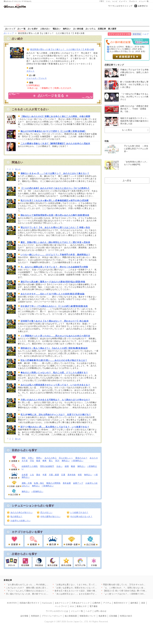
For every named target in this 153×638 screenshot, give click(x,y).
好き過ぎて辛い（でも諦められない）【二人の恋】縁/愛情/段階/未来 (54, 306)
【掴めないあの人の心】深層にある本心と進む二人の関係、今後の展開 (55, 116)
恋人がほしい (46, 512)
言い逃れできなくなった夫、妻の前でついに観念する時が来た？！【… (38, 594)
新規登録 (137, 34)
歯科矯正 (134, 603)
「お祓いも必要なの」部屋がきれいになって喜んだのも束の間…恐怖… (87, 588)
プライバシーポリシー (52, 616)
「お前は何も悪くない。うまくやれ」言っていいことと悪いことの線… (87, 584)
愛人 (51, 460)
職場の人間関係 (53, 483)
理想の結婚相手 (47, 466)
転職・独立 (39, 483)
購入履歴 (112, 28)
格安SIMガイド (121, 603)
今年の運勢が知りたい (50, 516)
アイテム (107, 603)
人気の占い (45, 28)
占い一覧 (21, 28)
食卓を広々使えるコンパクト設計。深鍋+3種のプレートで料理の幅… (86, 591)
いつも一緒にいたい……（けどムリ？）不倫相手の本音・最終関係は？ (55, 254)
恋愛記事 (102, 28)
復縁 (38, 460)
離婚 (73, 466)
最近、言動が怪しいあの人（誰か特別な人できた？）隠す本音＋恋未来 (55, 242)
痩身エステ (82, 606)
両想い (39, 458)
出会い (59, 466)
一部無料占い (77, 460)
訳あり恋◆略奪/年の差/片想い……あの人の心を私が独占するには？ (54, 360)
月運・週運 (54, 475)
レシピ (115, 1)
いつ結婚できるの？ (79, 512)
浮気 (32, 460)
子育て (101, 1)
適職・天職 (27, 483)
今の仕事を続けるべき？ (81, 516)
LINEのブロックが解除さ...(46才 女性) (126, 49)
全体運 (25, 475)
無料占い (67, 28)
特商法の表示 (126, 616)
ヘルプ (146, 34)
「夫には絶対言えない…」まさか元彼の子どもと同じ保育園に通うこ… (87, 594)
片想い (31, 458)
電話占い (57, 28)
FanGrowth (47, 603)
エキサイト (143, 6)
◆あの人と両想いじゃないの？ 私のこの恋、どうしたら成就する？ (54, 372)
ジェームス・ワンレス (36, 78)
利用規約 (35, 616)
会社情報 (24, 616)
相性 (24, 458)
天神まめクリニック (80, 603)
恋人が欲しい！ (66, 458)
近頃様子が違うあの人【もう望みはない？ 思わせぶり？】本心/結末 (55, 321)
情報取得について (88, 616)
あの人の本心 (51, 458)
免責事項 (102, 616)
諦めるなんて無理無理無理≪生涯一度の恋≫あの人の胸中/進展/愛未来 (55, 215)
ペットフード (61, 606)
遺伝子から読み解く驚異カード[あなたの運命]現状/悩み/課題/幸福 (53, 281)
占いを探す (33, 28)
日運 (63, 475)
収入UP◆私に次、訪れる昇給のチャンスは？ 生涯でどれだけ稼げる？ (56, 414)
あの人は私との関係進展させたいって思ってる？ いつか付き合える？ (55, 385)
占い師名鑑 (78, 28)
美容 (143, 603)
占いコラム (91, 28)
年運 (45, 475)
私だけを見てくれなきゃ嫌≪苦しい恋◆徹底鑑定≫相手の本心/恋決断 (55, 200)
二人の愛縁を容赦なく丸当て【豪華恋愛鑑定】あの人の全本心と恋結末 (55, 143)
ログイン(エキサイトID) (119, 34)
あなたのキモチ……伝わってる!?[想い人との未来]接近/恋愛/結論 (53, 294)
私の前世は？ (16, 516)
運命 (38, 475)
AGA (72, 606)
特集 (107, 141)
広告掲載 (113, 616)
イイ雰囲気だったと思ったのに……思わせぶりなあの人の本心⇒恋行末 (55, 336)
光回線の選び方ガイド (29, 603)
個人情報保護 (71, 616)
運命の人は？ (81, 458)
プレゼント (133, 1)
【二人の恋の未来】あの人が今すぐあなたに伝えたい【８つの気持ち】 (55, 188)
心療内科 (96, 603)
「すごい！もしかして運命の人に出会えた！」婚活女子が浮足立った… (38, 591)
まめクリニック (62, 603)
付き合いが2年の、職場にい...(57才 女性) (127, 47)
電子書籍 (93, 606)
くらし (108, 1)
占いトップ (10, 28)
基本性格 (72, 475)
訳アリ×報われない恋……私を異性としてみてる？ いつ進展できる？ (55, 427)
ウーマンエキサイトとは (57, 611)
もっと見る (127, 130)
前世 (80, 475)
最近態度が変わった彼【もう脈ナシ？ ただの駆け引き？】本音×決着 (62, 49)
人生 (32, 475)
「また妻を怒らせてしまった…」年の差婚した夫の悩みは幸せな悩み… (38, 584)
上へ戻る (127, 180)
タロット (30, 71)
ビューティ (123, 1)
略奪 (45, 460)
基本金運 (67, 483)
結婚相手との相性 (30, 466)
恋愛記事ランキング (114, 65)
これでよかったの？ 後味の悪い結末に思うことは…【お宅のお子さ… (38, 588)
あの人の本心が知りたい (21, 512)
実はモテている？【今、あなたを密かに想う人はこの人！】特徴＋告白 (55, 227)
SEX (57, 460)
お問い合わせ (100, 611)
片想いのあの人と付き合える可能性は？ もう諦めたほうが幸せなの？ (55, 399)
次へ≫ (18, 169)
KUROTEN (12, 603)
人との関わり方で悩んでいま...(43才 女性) (127, 51)
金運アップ (78, 483)
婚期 (67, 466)
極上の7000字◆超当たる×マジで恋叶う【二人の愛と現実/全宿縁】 (53, 131)
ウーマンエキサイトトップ (120, 6)
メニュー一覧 (144, 1)
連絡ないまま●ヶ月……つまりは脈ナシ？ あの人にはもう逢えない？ (55, 173)
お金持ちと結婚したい (20, 520)
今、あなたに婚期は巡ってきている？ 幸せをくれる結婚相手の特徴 (54, 267)
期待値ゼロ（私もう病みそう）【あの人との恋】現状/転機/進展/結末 (54, 348)
